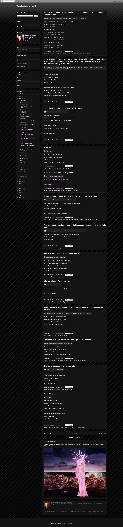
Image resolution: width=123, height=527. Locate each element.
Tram (71, 389)
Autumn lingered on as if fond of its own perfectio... (26, 126)
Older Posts (102, 433)
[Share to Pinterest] (72, 51)
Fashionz (65, 248)
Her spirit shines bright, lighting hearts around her (62, 502)
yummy (75, 104)
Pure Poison (47, 354)
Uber (55, 335)
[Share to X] (69, 51)
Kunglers (46, 290)
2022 (20, 98)
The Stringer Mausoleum (50, 213)
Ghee (63, 389)
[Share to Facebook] (71, 51)
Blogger (70, 523)
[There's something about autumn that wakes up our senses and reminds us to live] (65, 231)
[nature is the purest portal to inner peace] (55, 257)
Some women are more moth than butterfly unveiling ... (26, 111)
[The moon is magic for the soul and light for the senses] (58, 343)
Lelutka (19, 82)
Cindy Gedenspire (31, 35)
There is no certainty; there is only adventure (63, 108)
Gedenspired (26, 6)
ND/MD (45, 32)
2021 (20, 179)
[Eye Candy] (48, 397)
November (23, 102)
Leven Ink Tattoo (48, 157)
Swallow (46, 45)
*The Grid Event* (64, 72)
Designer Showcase (60, 190)
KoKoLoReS (47, 352)
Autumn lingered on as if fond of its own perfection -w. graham (70, 196)
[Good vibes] (48, 151)
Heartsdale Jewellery (49, 349)
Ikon (18, 77)
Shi (52, 335)
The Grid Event (65, 104)
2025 (20, 96)
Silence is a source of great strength (59, 366)
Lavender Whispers (49, 441)
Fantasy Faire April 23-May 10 (25, 49)
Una (45, 411)
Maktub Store (47, 37)
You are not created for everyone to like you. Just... (26, 106)
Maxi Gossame (47, 211)
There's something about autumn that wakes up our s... (26, 131)
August (22, 160)
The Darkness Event (77, 53)
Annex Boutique (21, 66)
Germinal (46, 74)
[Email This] (66, 51)
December (23, 100)
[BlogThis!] (68, 51)
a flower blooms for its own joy (57, 281)
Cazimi (45, 375)
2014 (20, 190)
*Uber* (52, 327)
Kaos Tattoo (47, 34)
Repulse (46, 40)
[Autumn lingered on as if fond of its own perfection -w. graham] (60, 199)
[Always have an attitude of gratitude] (54, 176)
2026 (20, 94)
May (21, 167)
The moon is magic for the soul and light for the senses (67, 340)
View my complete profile (31, 42)
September (23, 158)
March (22, 171)
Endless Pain (47, 123)
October (22, 156)
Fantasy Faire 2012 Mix (50, 510)
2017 (20, 183)
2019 (20, 181)
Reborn (19, 85)
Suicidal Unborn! (48, 128)
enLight (19, 58)
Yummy (46, 93)
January (22, 176)
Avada (45, 408)
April (21, 169)
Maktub (56, 53)
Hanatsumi (46, 115)
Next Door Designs (22, 63)
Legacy (19, 80)
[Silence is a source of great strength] (54, 369)
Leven (60, 168)
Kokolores (70, 360)
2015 (20, 188)
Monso (45, 239)
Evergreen (60, 248)
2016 (20, 186)
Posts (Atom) (78, 437)
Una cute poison (72, 427)
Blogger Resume (21, 26)
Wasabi (45, 42)
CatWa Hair (46, 159)
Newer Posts (47, 433)
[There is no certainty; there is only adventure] (56, 112)
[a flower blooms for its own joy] (52, 284)
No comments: (59, 51)
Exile (45, 130)
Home (75, 433)
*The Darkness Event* (67, 21)
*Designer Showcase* (63, 179)
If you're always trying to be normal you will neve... (27, 142)
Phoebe (45, 125)
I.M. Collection (47, 154)
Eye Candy (48, 394)
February (22, 174)
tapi (44, 133)
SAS (68, 302)
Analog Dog (46, 205)
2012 (20, 195)
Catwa (49, 168)
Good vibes (48, 147)
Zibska (88, 53)
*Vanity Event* (63, 316)
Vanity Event (60, 335)
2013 (20, 192)
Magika (46, 293)
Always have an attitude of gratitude (59, 172)
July (21, 162)
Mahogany (76, 360)
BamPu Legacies (58, 219)
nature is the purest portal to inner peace (61, 253)
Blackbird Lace (51, 190)
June (21, 165)
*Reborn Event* (71, 117)
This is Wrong (47, 403)
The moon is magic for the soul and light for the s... (27, 146)
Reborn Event (79, 142)
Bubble (45, 136)
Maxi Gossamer (48, 162)
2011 (20, 197)
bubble (45, 418)
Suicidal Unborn (87, 142)
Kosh (45, 208)
